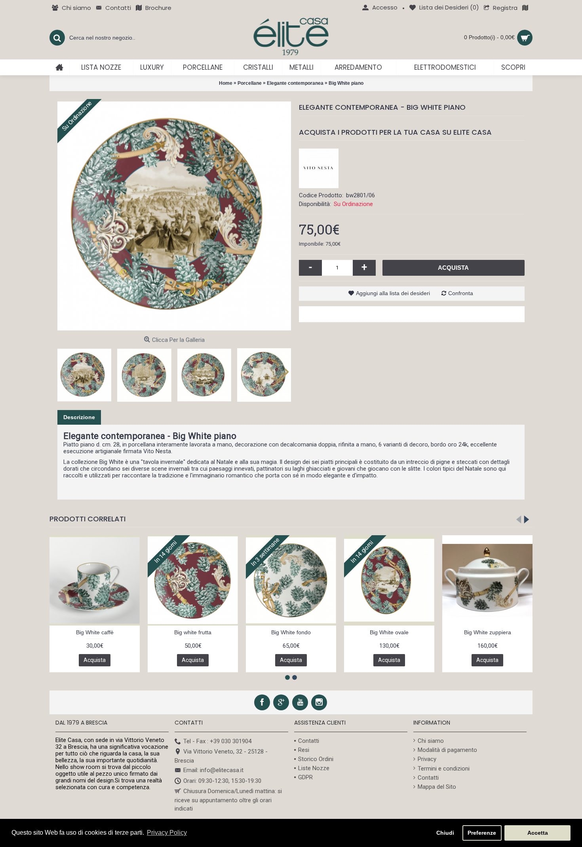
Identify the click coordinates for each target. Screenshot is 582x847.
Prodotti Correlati (87, 519)
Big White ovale (389, 632)
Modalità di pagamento (447, 750)
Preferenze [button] (482, 833)
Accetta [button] (537, 833)
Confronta (460, 293)
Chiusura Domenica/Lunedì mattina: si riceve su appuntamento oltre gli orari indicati (228, 800)
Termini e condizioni (444, 768)
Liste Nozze (313, 768)
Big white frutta (192, 632)
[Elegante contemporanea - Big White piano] (174, 216)
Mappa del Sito (437, 786)
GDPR (305, 777)
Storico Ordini (315, 759)
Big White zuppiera (487, 632)
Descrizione (79, 417)
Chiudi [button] (445, 833)
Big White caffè (95, 632)
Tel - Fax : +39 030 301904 (217, 741)
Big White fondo (291, 632)
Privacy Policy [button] (167, 832)
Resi (303, 750)
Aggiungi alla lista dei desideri (393, 293)
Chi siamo (431, 740)
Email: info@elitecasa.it (213, 770)
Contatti (308, 740)
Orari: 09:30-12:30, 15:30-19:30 (222, 780)
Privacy (427, 759)
